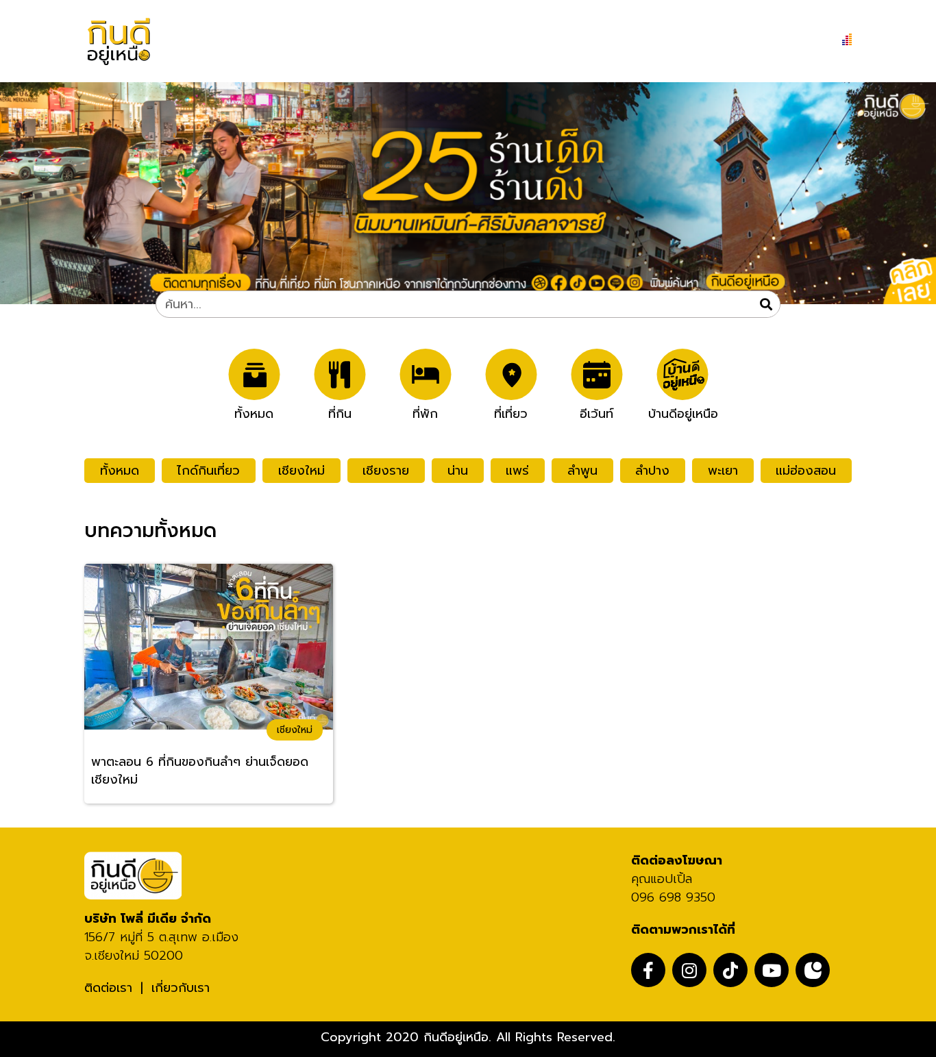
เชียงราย (385, 470)
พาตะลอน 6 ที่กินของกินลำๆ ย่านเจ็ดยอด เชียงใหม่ (199, 771)
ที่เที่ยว (511, 412)
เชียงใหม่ (301, 470)
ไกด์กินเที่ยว (208, 470)
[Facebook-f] (648, 970)
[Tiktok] (730, 970)
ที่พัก (425, 412)
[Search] (766, 304)
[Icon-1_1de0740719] (813, 970)
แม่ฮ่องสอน (806, 470)
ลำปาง (652, 470)
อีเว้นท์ (596, 412)
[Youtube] (771, 970)
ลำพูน (582, 470)
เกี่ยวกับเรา (180, 987)
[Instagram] (689, 970)
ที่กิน (340, 412)
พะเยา (723, 470)
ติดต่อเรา (108, 987)
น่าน (457, 470)
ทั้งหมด (253, 412)
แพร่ (517, 470)
